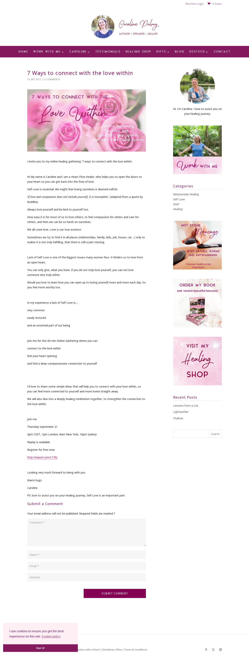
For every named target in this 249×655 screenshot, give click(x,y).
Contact (222, 52)
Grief (176, 204)
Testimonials (108, 52)
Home (23, 52)
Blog (179, 52)
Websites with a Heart (87, 649)
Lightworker (181, 412)
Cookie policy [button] (51, 636)
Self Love (179, 199)
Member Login (195, 3)
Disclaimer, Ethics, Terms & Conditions (124, 649)
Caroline (78, 52)
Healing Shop (138, 52)
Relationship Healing (186, 194)
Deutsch (197, 52)
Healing (178, 209)
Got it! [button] (40, 648)
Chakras (178, 418)
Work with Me (46, 52)
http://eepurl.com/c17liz (42, 457)
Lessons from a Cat (185, 405)
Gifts (161, 52)
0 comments (52, 79)
